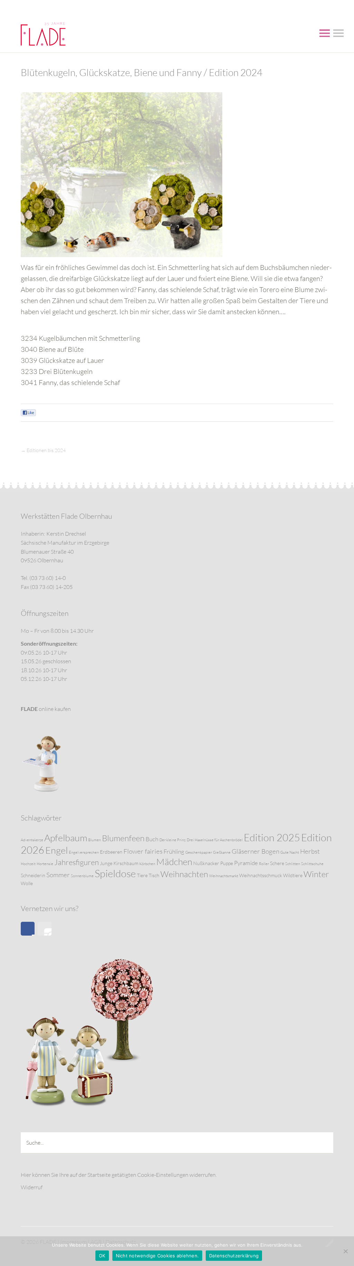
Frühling (174, 851)
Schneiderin (33, 875)
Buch (152, 839)
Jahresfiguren (76, 862)
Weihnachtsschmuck (260, 875)
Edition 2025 (272, 837)
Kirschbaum (125, 863)
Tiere (142, 875)
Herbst (310, 851)
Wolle (27, 883)
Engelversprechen (84, 852)
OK (102, 1255)
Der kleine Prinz (172, 839)
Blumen (94, 839)
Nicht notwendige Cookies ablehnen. (157, 1255)
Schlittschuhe (312, 863)
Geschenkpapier (198, 852)
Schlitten (292, 863)
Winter (316, 874)
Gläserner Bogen (255, 851)
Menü (324, 33)
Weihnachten (184, 874)
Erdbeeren (111, 852)
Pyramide (246, 862)
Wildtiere (292, 875)
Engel (56, 850)
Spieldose (115, 873)
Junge (106, 863)
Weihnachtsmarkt (223, 875)
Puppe (226, 863)
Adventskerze (32, 839)
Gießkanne (222, 852)
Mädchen (174, 861)
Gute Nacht (289, 852)
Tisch (154, 875)
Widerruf (32, 1187)
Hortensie (45, 863)
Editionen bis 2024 (46, 450)
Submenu (338, 33)
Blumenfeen (123, 838)
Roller (264, 863)
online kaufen (46, 708)
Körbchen (147, 863)
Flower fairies (142, 851)
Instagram (45, 929)
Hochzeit (28, 863)
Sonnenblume (82, 875)
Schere (277, 863)
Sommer (58, 875)
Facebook (28, 929)
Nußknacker (206, 863)
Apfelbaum (65, 837)
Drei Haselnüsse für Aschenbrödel (215, 839)
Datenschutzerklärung (234, 1255)
